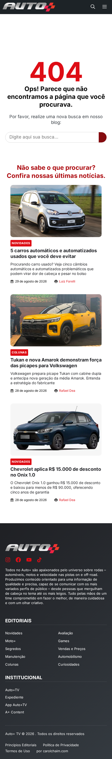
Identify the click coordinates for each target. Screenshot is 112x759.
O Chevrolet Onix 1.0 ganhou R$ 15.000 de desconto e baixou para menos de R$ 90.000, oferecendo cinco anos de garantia (55, 487)
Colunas (19, 352)
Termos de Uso (17, 751)
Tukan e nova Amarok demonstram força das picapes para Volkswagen (56, 362)
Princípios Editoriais (20, 745)
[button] (93, 7)
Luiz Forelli (67, 281)
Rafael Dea (67, 391)
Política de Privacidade (61, 745)
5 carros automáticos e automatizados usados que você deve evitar (53, 253)
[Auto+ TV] (29, 7)
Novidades (21, 243)
